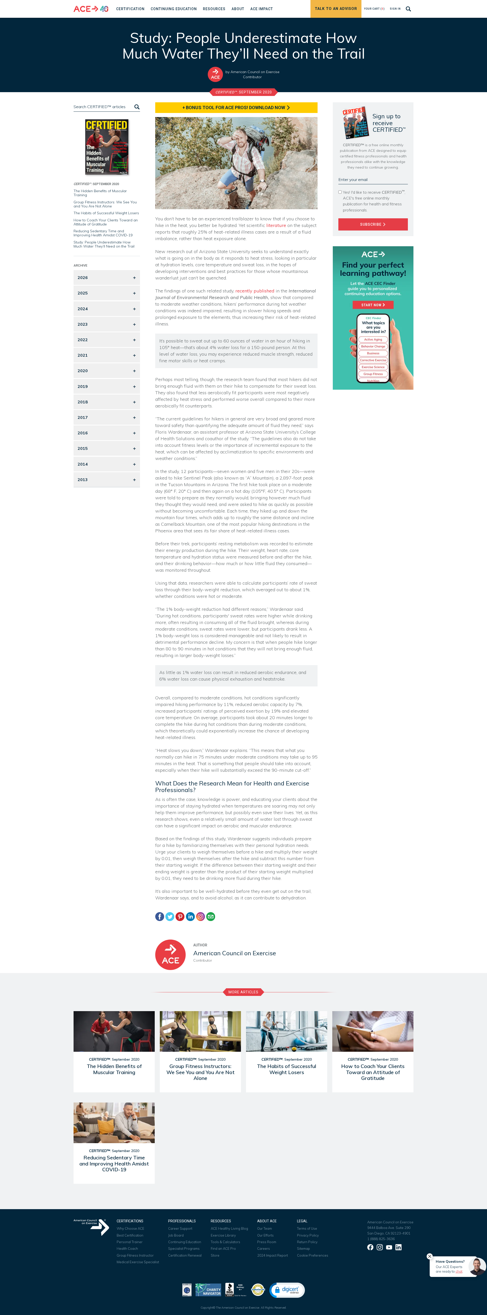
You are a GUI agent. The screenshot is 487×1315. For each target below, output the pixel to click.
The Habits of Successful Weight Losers (106, 213)
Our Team (264, 1228)
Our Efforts (265, 1235)
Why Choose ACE (130, 1228)
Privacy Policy (308, 1235)
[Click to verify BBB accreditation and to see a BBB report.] (236, 1289)
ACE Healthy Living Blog (229, 1228)
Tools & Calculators (225, 1242)
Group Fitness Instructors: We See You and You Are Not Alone (105, 204)
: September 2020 (243, 92)
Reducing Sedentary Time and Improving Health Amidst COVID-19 (103, 233)
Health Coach (127, 1248)
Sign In (395, 8)
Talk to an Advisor (336, 9)
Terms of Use (307, 1228)
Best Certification (130, 1235)
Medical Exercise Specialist (138, 1262)
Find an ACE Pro (223, 1248)
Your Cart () (374, 8)
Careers (263, 1248)
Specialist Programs (184, 1248)
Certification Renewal (185, 1255)
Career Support (180, 1228)
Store (215, 1255)
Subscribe (371, 224)
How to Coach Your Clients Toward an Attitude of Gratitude (106, 222)
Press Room (266, 1242)
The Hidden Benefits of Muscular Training (100, 193)
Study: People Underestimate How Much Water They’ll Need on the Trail (104, 244)
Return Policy (307, 1242)
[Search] (136, 106)
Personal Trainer (130, 1242)
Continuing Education (184, 1242)
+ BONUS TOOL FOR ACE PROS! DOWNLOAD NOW (234, 107)
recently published (254, 291)
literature (276, 225)
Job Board (176, 1235)
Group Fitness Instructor (135, 1255)
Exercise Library (223, 1235)
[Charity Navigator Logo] (208, 1289)
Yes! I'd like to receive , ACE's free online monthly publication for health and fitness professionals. (374, 200)
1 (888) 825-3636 (381, 1239)
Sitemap (303, 1248)
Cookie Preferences (312, 1255)
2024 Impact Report (272, 1255)
